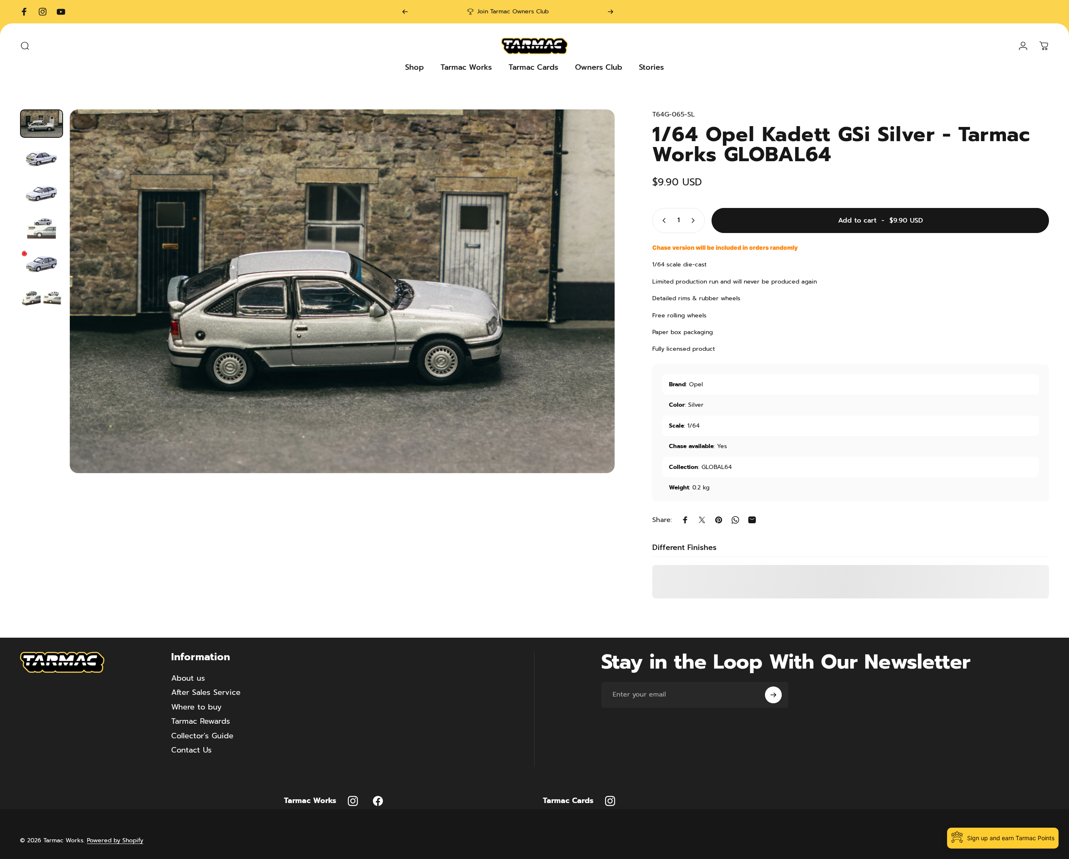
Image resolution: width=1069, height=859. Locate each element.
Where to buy (196, 707)
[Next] (610, 11)
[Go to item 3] (41, 194)
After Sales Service (206, 692)
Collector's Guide (202, 736)
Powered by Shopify (115, 840)
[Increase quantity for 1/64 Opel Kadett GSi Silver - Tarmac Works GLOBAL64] (694, 220)
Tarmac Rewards (200, 721)
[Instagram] (353, 801)
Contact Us (191, 750)
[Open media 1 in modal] (342, 291)
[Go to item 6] (41, 300)
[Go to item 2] (41, 158)
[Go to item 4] (41, 229)
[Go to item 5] (41, 265)
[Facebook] (378, 801)
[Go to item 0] (41, 123)
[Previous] (405, 11)
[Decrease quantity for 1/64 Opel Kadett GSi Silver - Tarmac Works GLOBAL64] (662, 220)
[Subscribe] (773, 695)
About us (188, 678)
